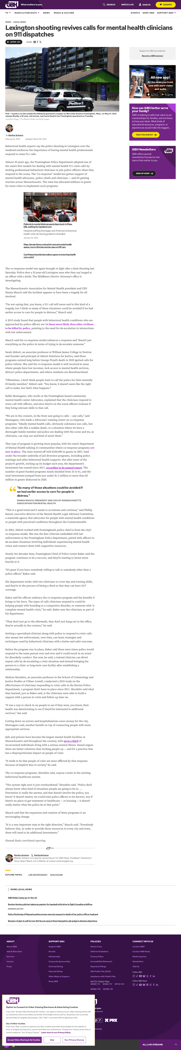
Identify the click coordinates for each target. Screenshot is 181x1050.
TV (6, 12)
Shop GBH (148, 12)
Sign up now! (142, 173)
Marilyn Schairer (15, 135)
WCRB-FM (108, 989)
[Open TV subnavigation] (10, 12)
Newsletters (138, 961)
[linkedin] (154, 975)
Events (135, 12)
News (46, 12)
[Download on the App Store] (153, 94)
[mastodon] (147, 984)
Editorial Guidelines (99, 951)
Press (9, 966)
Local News (19, 22)
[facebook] (150, 975)
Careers (10, 961)
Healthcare (56, 875)
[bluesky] (144, 975)
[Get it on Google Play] (167, 94)
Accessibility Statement (101, 961)
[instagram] (134, 975)
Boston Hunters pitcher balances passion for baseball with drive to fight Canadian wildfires (50, 904)
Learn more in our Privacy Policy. (56, 1032)
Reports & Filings (98, 966)
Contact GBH (139, 947)
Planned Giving (56, 971)
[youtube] (140, 975)
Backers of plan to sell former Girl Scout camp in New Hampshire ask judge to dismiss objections (52, 921)
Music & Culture (64, 12)
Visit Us (136, 966)
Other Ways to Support (59, 976)
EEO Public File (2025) (100, 971)
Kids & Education (14, 951)
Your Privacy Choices (74, 1040)
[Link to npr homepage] (96, 1020)
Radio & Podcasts (26, 12)
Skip (52, 1040)
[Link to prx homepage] (111, 1020)
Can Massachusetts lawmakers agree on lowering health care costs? (50, 256)
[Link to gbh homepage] (11, 4)
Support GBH (165, 12)
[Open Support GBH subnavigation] (175, 12)
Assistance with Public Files (103, 976)
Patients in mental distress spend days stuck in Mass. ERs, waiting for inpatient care (48, 225)
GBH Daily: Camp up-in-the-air (22, 897)
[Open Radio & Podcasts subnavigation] (38, 12)
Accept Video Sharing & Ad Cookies (24, 1040)
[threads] (147, 975)
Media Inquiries (139, 956)
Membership (54, 956)
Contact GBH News (141, 951)
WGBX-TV (107, 984)
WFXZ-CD (119, 984)
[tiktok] (137, 975)
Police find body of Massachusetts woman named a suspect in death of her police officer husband (53, 914)
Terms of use (96, 947)
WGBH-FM (95, 989)
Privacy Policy (96, 956)
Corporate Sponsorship (59, 961)
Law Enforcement (37, 875)
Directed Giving (56, 966)
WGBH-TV (95, 984)
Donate (167, 4)
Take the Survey (144, 135)
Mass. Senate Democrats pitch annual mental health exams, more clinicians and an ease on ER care (48, 246)
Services (10, 956)
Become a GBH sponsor (152, 56)
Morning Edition (15, 909)
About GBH (12, 947)
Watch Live (127, 4)
